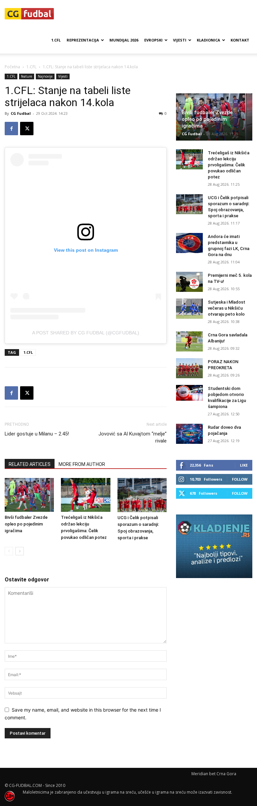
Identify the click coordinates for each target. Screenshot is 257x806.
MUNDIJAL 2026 (123, 40)
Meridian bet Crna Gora (213, 774)
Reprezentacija (83, 40)
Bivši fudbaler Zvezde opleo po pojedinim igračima (26, 524)
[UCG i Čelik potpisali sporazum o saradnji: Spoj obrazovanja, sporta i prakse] (142, 495)
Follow (240, 479)
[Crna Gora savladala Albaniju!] (189, 341)
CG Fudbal (21, 113)
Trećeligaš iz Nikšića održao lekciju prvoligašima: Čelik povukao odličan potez (228, 164)
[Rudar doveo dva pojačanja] (189, 434)
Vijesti (179, 40)
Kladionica (208, 40)
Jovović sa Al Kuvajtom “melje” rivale (132, 437)
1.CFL (56, 40)
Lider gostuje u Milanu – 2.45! (37, 434)
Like (244, 465)
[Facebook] (11, 128)
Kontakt (240, 40)
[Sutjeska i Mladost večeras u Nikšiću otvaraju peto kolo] (189, 309)
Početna (12, 67)
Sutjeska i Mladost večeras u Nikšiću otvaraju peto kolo (226, 308)
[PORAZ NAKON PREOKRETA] (189, 368)
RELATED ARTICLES (30, 464)
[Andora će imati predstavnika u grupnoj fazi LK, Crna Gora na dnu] (189, 243)
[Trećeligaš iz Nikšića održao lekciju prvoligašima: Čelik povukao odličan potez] (85, 495)
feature (26, 76)
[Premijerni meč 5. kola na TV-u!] (189, 282)
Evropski (153, 40)
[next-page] (19, 551)
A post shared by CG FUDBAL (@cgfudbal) (85, 332)
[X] (26, 128)
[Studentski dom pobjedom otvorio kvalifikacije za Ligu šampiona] (189, 393)
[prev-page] (9, 551)
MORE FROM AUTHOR (82, 464)
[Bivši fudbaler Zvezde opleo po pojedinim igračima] (29, 495)
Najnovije (45, 76)
